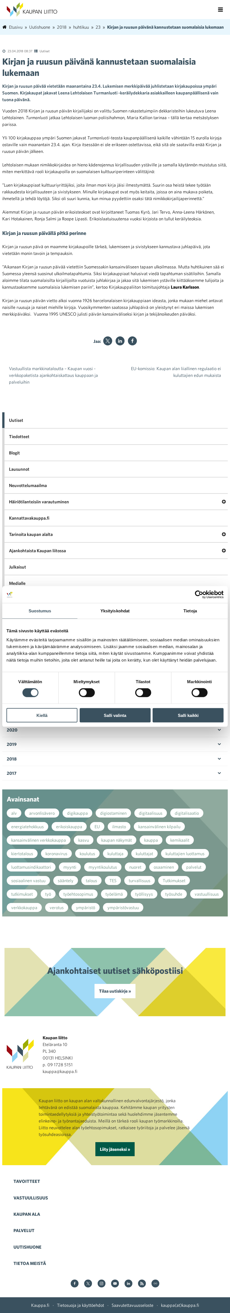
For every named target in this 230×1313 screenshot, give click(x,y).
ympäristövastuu (123, 907)
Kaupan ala (26, 1214)
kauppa (151, 840)
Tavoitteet (26, 1181)
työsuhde (173, 894)
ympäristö (85, 907)
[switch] (87, 692)
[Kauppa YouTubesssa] (115, 1284)
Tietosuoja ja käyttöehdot (80, 1305)
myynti (69, 867)
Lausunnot (19, 469)
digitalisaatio (187, 813)
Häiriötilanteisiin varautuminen (39, 501)
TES (112, 880)
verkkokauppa (24, 907)
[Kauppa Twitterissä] (88, 1284)
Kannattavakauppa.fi (29, 517)
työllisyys (144, 894)
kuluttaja (115, 853)
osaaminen (164, 867)
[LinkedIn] (120, 340)
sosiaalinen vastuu (28, 880)
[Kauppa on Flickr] (155, 1284)
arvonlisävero (42, 813)
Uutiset (45, 51)
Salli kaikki (188, 715)
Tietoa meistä (29, 1263)
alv (14, 813)
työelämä (114, 894)
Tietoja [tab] (190, 610)
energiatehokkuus (27, 826)
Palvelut (23, 1230)
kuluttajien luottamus (184, 853)
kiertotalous (22, 853)
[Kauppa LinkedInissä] (128, 1284)
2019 (12, 744)
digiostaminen (113, 813)
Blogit (14, 452)
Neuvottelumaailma (28, 485)
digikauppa (77, 813)
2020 (12, 729)
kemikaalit (179, 840)
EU (97, 826)
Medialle (17, 583)
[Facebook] (132, 340)
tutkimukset (22, 894)
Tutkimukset (174, 880)
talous (91, 880)
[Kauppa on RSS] (142, 1284)
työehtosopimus (78, 894)
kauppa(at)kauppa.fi (180, 1305)
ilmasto (119, 826)
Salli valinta (115, 715)
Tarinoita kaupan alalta (31, 534)
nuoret (135, 867)
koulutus (87, 853)
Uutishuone (27, 1246)
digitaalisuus (150, 813)
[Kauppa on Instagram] (101, 1284)
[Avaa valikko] (220, 9)
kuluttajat (144, 853)
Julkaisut (17, 566)
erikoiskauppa (69, 826)
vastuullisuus (207, 894)
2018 (12, 758)
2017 (12, 773)
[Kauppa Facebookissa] (75, 1284)
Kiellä (41, 715)
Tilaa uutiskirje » (115, 990)
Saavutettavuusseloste (132, 1305)
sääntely (65, 880)
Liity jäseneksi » (115, 1149)
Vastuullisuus (30, 1197)
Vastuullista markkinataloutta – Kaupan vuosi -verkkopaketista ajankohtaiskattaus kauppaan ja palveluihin (53, 375)
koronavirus (56, 853)
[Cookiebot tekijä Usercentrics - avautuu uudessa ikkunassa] (199, 594)
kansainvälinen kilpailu (159, 826)
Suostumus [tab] (40, 610)
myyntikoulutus (103, 867)
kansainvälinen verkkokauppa (38, 840)
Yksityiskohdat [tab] (115, 610)
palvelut (193, 867)
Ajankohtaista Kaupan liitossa (37, 550)
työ (48, 894)
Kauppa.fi (40, 1305)
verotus (57, 907)
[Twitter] (107, 340)
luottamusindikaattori (31, 867)
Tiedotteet (19, 436)
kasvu (83, 840)
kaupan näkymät (116, 840)
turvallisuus (139, 880)
